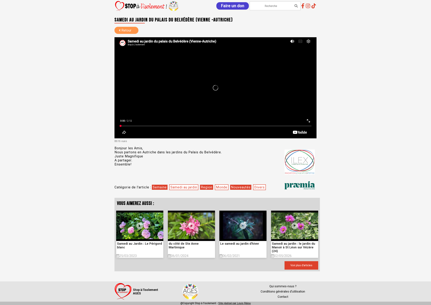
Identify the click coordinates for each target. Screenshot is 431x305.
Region (206, 187)
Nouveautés (241, 187)
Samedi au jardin (183, 187)
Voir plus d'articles (301, 265)
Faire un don (232, 5)
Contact (283, 296)
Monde (221, 187)
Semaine (160, 187)
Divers (259, 187)
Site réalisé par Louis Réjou (234, 303)
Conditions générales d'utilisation (283, 291)
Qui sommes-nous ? (282, 286)
